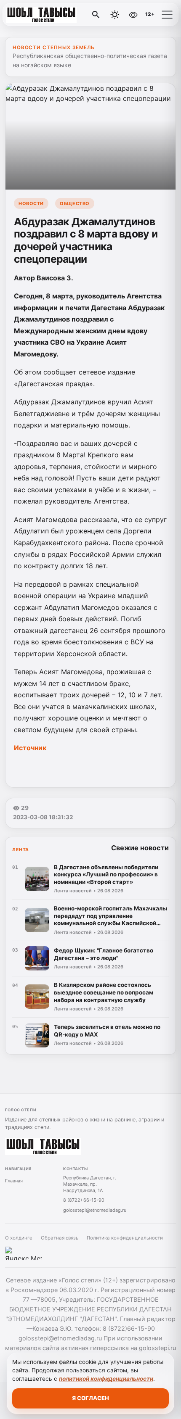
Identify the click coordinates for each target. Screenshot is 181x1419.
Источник (30, 748)
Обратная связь (59, 1238)
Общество (74, 203)
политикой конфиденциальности (106, 1378)
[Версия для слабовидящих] (133, 15)
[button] (167, 15)
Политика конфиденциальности (125, 1238)
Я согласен (90, 1398)
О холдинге (18, 1238)
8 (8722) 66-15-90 (83, 1200)
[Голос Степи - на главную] (41, 15)
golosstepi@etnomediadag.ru (94, 1210)
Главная (14, 1181)
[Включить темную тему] (115, 15)
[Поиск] (96, 15)
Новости (31, 203)
